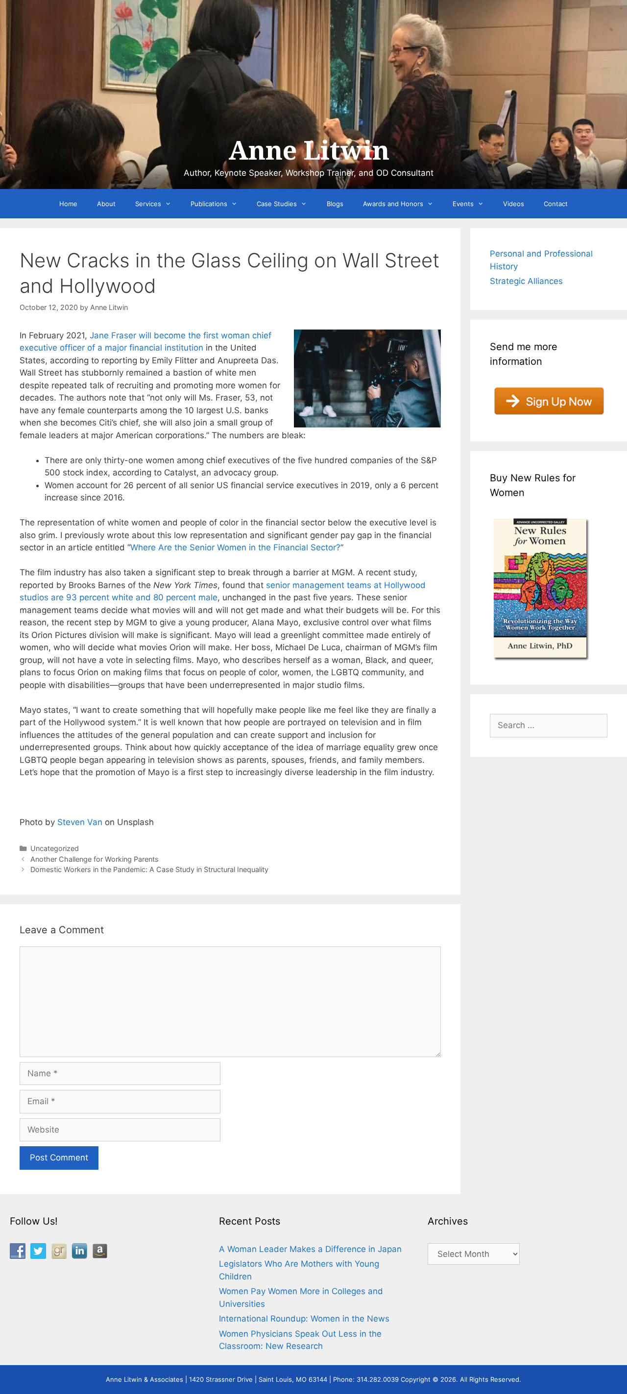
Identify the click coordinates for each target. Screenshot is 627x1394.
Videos (513, 204)
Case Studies (277, 204)
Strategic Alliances (526, 281)
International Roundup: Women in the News (304, 1318)
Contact (556, 204)
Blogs (335, 204)
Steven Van (79, 822)
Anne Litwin (308, 151)
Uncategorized (54, 848)
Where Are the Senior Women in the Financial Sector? (235, 547)
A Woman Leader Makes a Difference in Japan (310, 1249)
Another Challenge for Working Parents (94, 859)
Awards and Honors (393, 204)
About (106, 204)
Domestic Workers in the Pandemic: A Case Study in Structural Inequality (149, 869)
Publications (209, 204)
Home (68, 204)
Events (463, 204)
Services (148, 204)
